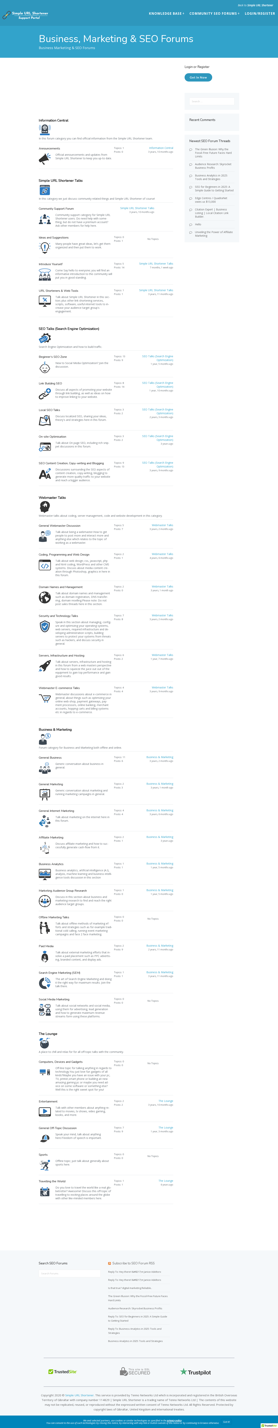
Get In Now (198, 77)
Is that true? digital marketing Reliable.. (130, 1288)
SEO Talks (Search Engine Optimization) (69, 328)
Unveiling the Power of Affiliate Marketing (214, 233)
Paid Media (46, 946)
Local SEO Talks (49, 410)
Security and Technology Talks (58, 616)
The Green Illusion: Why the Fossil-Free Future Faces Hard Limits (213, 152)
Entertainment (48, 1101)
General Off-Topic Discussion (58, 1128)
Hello (198, 224)
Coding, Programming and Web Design (64, 555)
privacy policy (174, 1420)
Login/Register (260, 13)
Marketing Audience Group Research (63, 891)
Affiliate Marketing (51, 837)
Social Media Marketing (54, 999)
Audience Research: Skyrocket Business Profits (213, 165)
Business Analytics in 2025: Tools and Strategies (211, 177)
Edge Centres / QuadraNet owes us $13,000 (211, 199)
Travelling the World (52, 1181)
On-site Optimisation (52, 437)
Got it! (226, 1421)
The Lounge (48, 1034)
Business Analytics (51, 864)
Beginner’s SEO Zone (53, 357)
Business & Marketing (55, 729)
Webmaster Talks (52, 497)
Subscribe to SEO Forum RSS (134, 1263)
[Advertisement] (107, 91)
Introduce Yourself (50, 264)
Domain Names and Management (61, 587)
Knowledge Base (165, 13)
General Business (50, 758)
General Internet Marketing (56, 811)
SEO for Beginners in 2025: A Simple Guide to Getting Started (214, 188)
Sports (43, 1155)
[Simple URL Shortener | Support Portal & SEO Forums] (25, 19)
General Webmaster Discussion (59, 526)
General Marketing (51, 784)
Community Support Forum (56, 209)
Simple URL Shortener (260, 5)
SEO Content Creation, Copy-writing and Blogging (71, 463)
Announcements (49, 148)
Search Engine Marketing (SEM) (59, 973)
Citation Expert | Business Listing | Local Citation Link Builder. (211, 213)
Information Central (53, 120)
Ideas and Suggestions (54, 238)
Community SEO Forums (213, 13)
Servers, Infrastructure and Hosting (61, 656)
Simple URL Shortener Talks (61, 180)
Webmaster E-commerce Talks (59, 688)
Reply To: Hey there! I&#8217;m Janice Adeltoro (134, 1271)
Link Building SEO (50, 383)
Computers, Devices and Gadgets (61, 1062)
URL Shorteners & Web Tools (58, 291)
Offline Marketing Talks (54, 917)
